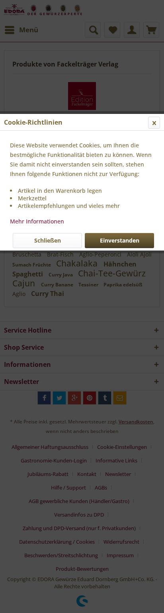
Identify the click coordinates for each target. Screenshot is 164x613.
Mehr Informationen (37, 221)
